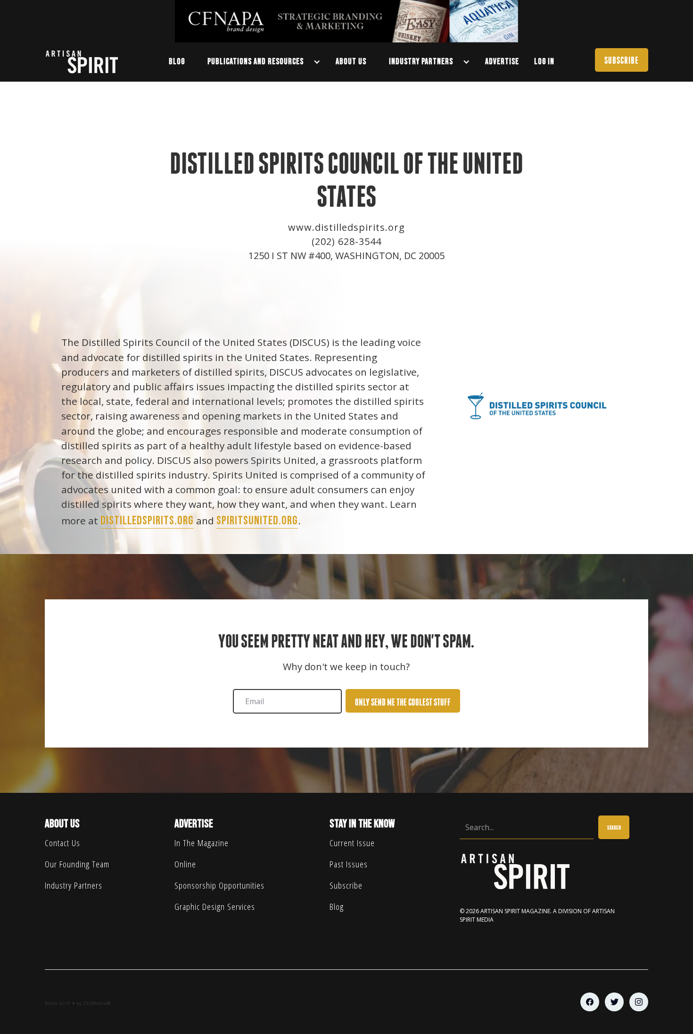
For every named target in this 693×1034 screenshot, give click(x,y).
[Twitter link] (614, 1001)
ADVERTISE (502, 62)
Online (185, 863)
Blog (337, 906)
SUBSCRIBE (621, 60)
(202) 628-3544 (346, 241)
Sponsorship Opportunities (219, 885)
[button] (260, 62)
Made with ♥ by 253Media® (78, 1003)
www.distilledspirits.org (346, 227)
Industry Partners (73, 885)
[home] (86, 62)
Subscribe (346, 885)
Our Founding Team (77, 863)
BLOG (177, 62)
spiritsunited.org (257, 520)
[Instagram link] (638, 1001)
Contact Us (62, 842)
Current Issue (352, 842)
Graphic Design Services (214, 906)
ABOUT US (351, 62)
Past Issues (349, 863)
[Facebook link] (589, 1001)
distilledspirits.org (147, 520)
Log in (544, 62)
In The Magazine (201, 842)
